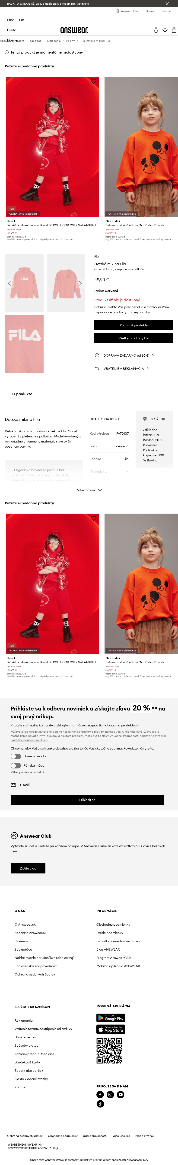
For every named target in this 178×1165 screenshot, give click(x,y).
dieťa (11, 30)
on (21, 20)
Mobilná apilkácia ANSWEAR (118, 966)
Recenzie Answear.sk (31, 933)
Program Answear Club (113, 958)
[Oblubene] (165, 30)
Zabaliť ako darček (29, 1071)
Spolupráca (23, 949)
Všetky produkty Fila (133, 338)
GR (22, 1148)
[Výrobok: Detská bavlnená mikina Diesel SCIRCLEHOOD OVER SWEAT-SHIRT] (52, 147)
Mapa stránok (144, 1136)
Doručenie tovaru (28, 1037)
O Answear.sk (25, 924)
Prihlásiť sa (87, 800)
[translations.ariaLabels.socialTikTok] (100, 1104)
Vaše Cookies (121, 1136)
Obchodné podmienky (113, 924)
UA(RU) (56, 1148)
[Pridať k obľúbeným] (93, 81)
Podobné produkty (134, 325)
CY (14, 1148)
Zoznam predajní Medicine (34, 1054)
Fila (96, 257)
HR (26, 1148)
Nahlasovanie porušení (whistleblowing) (44, 958)
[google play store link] (110, 1018)
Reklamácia (24, 1020)
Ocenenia (22, 941)
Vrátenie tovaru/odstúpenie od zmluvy (43, 1029)
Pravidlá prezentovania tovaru (119, 941)
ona (10, 20)
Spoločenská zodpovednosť (36, 966)
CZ (18, 1148)
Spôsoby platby (26, 1045)
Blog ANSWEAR (108, 949)
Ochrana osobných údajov (35, 974)
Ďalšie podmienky (109, 933)
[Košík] (174, 30)
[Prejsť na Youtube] (120, 1095)
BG (10, 1148)
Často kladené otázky (31, 1079)
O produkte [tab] (22, 393)
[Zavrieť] (167, 3)
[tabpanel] (89, 447)
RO (40, 1148)
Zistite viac (28, 868)
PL (36, 1148)
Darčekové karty (27, 1062)
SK (46, 1148)
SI (43, 1148)
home (12, 40)
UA (50, 1148)
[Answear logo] (74, 30)
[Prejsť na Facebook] (100, 1095)
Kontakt (21, 1087)
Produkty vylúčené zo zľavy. (29, 740)
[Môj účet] (156, 30)
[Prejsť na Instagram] (110, 1095)
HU (30, 1148)
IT (33, 1148)
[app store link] (110, 1028)
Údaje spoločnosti (95, 1136)
